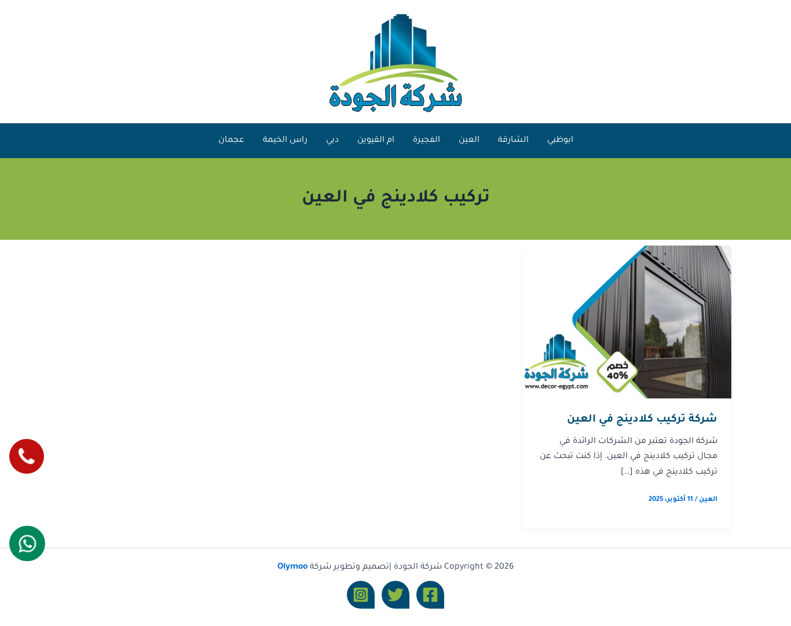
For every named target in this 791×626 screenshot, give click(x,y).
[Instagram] (361, 595)
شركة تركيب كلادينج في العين (642, 420)
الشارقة (513, 140)
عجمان (231, 140)
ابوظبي (560, 140)
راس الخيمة (285, 140)
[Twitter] (395, 595)
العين (469, 140)
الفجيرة (426, 140)
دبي (332, 140)
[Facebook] (430, 595)
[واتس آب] (27, 543)
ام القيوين (375, 140)
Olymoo (292, 567)
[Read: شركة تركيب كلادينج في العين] (627, 322)
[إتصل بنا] (26, 456)
